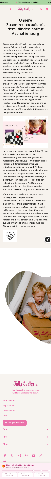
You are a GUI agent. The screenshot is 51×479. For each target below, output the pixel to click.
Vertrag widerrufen (14, 422)
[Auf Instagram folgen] (19, 456)
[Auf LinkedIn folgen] (5, 461)
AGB (5, 415)
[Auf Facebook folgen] (5, 456)
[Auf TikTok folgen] (41, 456)
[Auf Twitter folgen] (12, 456)
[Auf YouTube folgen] (34, 456)
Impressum (8, 406)
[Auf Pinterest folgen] (26, 456)
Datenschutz (9, 411)
